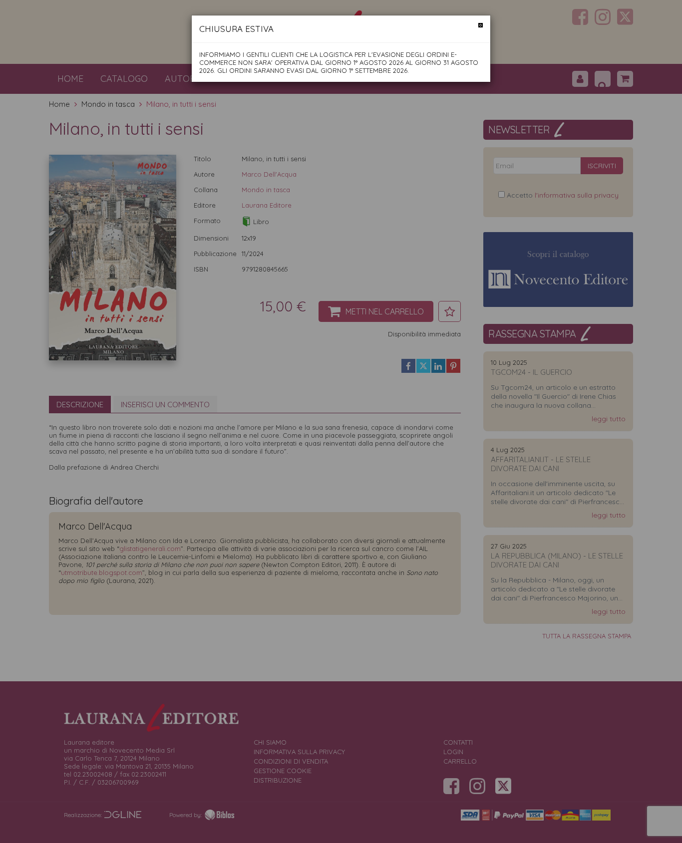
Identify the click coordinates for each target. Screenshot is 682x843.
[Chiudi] (480, 25)
